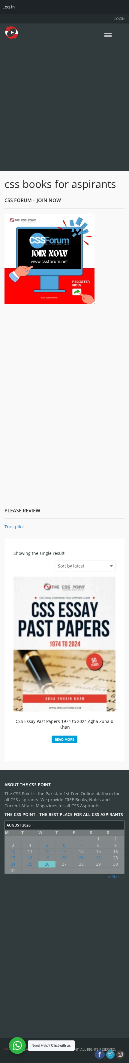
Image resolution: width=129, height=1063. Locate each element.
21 (81, 858)
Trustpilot (14, 527)
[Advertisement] (64, 104)
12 (47, 851)
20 (64, 858)
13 (64, 851)
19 (47, 858)
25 (30, 864)
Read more (64, 739)
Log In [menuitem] (8, 6)
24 (12, 864)
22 (98, 858)
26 (47, 864)
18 (30, 858)
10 (12, 851)
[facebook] (99, 1054)
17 (12, 858)
